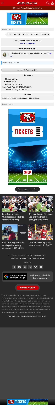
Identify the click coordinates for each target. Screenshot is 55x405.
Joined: (8, 84)
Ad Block (27, 14)
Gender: (7, 82)
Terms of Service (40, 316)
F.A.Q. (25, 34)
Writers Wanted (27, 288)
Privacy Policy (29, 316)
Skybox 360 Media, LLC (38, 255)
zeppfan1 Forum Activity (27, 70)
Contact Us (19, 316)
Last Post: (6, 87)
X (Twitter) (14, 267)
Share (52, 3)
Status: (8, 79)
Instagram (30, 267)
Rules (17, 34)
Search (45, 34)
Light (30, 189)
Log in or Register (27, 43)
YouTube (41, 267)
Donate (11, 316)
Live (9, 34)
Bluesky (36, 267)
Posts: (8, 90)
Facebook (19, 267)
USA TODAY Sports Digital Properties (31, 258)
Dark (35, 189)
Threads (25, 267)
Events (34, 34)
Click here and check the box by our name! (40, 276)
